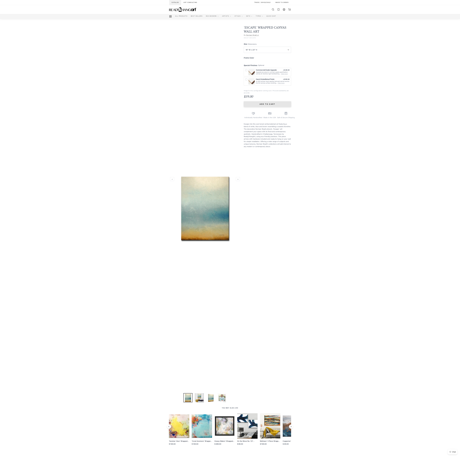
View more (284, 74)
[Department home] (170, 16)
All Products (181, 16)
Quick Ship (271, 16)
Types (258, 16)
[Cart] (289, 9)
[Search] (273, 9)
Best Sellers (197, 16)
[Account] (284, 9)
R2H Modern (211, 16)
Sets (248, 16)
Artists (225, 16)
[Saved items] (278, 9)
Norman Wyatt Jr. (252, 35)
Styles (238, 16)
